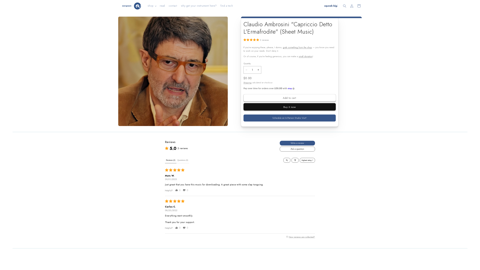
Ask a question (297, 149)
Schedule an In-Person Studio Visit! (289, 118)
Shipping (248, 82)
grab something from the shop (297, 47)
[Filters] (295, 160)
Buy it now (289, 107)
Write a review (297, 143)
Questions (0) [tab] (182, 160)
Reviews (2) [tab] (170, 160)
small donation (305, 56)
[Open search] (286, 160)
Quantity (247, 63)
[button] (152, 6)
